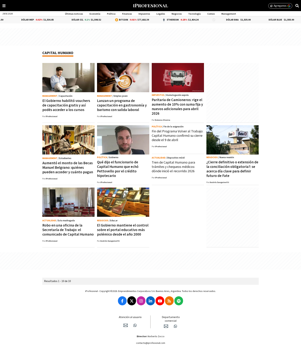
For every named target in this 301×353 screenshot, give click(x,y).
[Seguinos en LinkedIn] (150, 300)
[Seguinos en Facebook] (122, 300)
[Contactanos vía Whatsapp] (135, 325)
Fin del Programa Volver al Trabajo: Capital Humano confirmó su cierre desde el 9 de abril (177, 135)
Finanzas (127, 13)
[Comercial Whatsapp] (175, 326)
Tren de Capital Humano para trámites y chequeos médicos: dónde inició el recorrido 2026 (173, 166)
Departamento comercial (171, 319)
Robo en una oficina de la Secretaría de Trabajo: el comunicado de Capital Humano (68, 230)
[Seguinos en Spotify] (178, 300)
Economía (95, 13)
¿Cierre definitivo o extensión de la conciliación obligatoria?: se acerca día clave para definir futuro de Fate (232, 169)
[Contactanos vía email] (126, 325)
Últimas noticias (74, 13)
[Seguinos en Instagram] (141, 300)
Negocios (177, 13)
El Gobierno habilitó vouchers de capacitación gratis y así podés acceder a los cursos (66, 105)
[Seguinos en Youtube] (160, 300)
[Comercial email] (166, 326)
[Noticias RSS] (169, 300)
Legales (160, 13)
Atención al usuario (130, 317)
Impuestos (144, 13)
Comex (211, 13)
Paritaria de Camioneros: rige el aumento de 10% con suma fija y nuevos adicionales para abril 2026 (177, 107)
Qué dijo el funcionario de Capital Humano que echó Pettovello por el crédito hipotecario (117, 169)
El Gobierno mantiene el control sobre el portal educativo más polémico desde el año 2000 (122, 230)
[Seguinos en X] (131, 300)
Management (228, 13)
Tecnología (194, 13)
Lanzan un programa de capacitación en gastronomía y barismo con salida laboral (122, 105)
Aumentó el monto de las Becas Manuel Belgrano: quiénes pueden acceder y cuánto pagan (67, 167)
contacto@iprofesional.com (150, 343)
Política (111, 13)
